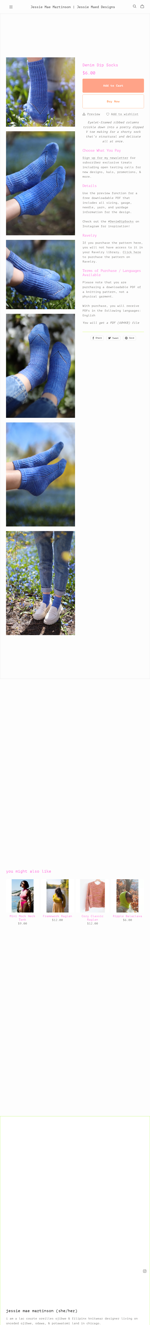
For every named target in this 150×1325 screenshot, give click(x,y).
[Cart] (144, 6)
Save (131, 338)
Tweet (115, 338)
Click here (132, 252)
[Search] (134, 6)
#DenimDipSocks (121, 221)
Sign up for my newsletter (105, 158)
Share (98, 338)
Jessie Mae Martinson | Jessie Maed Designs (73, 7)
